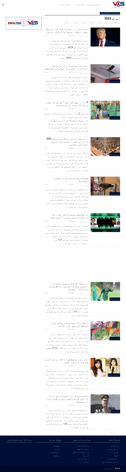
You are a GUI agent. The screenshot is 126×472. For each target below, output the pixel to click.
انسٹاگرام (55, 452)
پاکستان (115, 230)
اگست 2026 (116, 22)
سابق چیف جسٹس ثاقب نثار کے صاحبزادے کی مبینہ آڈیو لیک (69, 216)
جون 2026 (100, 22)
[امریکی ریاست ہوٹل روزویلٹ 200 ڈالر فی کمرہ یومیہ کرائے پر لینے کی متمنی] (105, 146)
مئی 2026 (93, 22)
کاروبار (79, 4)
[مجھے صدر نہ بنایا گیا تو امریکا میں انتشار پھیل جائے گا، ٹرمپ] (105, 37)
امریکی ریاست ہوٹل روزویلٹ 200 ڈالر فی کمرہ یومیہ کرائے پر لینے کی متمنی (67, 141)
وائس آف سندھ (83, 446)
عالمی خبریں (93, 4)
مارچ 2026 (76, 22)
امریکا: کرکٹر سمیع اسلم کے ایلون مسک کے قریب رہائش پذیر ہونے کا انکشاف (68, 286)
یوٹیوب (56, 456)
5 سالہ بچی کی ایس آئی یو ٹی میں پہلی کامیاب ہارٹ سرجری (67, 103)
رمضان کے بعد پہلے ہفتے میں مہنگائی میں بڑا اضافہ (70, 324)
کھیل (116, 456)
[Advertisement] (82, 263)
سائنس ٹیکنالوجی (110, 462)
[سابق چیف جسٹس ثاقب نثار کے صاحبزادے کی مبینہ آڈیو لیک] (105, 222)
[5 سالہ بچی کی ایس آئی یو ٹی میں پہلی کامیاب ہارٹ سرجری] (105, 110)
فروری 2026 (68, 22)
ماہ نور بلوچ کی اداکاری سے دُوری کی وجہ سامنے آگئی (66, 361)
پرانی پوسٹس (115, 432)
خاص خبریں (114, 45)
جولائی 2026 (108, 22)
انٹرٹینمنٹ (114, 375)
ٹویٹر (57, 449)
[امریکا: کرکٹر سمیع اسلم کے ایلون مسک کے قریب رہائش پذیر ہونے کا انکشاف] (105, 291)
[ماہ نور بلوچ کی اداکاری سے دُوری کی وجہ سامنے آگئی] (105, 367)
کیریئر (85, 456)
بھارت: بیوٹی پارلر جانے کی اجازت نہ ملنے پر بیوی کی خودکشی (66, 67)
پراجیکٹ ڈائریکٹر (80, 452)
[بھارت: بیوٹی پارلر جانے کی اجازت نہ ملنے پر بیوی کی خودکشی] (105, 73)
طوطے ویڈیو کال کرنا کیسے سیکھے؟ (71, 179)
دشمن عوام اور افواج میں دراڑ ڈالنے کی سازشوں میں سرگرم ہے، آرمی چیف (67, 398)
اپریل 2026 (85, 22)
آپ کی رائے (84, 462)
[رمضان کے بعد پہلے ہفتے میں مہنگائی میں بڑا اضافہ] (105, 330)
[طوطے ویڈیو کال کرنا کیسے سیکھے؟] (105, 186)
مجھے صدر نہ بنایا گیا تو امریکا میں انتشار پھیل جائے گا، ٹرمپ (66, 30)
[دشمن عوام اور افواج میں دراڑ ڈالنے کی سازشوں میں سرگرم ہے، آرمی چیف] (105, 403)
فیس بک (57, 446)
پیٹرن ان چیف (83, 449)
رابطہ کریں (66, 4)
